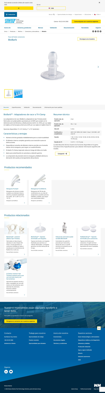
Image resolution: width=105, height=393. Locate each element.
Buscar (51, 14)
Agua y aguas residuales (85, 350)
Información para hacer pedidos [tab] (53, 107)
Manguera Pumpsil (12, 189)
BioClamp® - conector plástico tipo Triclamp (13, 237)
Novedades (85, 28)
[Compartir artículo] (93, 31)
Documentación (69, 28)
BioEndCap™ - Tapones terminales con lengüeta (38, 237)
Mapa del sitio (97, 389)
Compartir (61, 154)
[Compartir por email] (100, 31)
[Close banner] (99, 2)
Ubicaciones (87, 14)
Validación (53, 28)
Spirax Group (74, 389)
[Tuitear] (95, 31)
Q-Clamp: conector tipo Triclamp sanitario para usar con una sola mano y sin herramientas (15, 276)
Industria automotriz (84, 356)
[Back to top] (99, 328)
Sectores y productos (24, 28)
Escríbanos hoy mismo (10, 337)
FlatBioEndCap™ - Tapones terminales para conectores (88, 237)
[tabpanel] (52, 136)
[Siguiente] (98, 67)
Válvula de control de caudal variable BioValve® (64, 237)
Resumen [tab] (6, 107)
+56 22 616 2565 (8, 340)
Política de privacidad (85, 389)
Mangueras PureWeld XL (38, 189)
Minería (80, 353)
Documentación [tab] (37, 107)
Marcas (40, 28)
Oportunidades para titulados (37, 343)
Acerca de (7, 28)
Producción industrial (84, 346)
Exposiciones (78, 14)
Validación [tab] (27, 107)
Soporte (98, 28)
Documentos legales (59, 340)
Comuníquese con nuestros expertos (86, 21)
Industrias (11, 14)
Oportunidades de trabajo (65, 14)
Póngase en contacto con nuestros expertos (20, 321)
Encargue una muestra (87, 39)
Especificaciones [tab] (16, 107)
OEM (79, 360)
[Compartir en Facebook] (98, 31)
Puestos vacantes (34, 340)
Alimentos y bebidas (84, 343)
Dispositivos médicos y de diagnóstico (89, 340)
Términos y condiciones (60, 343)
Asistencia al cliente (9, 343)
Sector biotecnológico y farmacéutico (88, 337)
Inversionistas (57, 337)
